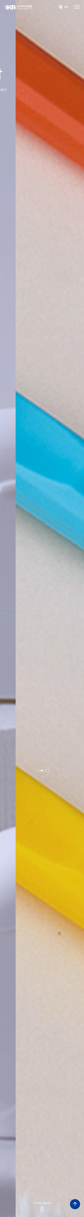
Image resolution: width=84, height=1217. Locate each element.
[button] (36, 771)
